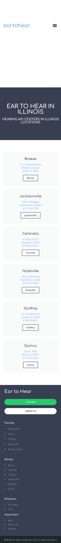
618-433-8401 (30, 320)
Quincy (30, 364)
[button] (54, 25)
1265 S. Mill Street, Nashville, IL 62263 (30, 278)
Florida (9, 422)
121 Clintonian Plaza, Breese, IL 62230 (30, 166)
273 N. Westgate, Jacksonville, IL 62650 (31, 203)
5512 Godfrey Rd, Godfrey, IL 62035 (30, 315)
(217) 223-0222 (30, 357)
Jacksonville (30, 215)
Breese (30, 177)
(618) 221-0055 (30, 171)
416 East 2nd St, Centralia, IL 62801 (30, 241)
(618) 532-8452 (30, 245)
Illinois (8, 459)
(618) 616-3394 (30, 283)
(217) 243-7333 (30, 208)
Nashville (30, 290)
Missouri (10, 498)
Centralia (30, 252)
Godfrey (30, 327)
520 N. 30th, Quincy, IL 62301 (30, 353)
